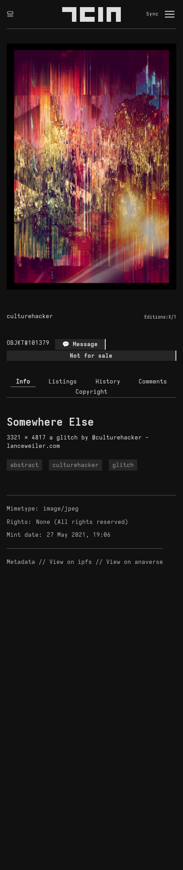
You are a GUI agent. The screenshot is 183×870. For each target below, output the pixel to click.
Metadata (21, 562)
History (107, 381)
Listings (62, 381)
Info (23, 381)
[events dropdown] (10, 14)
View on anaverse (134, 562)
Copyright (91, 391)
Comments (153, 381)
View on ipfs (70, 562)
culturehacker (30, 316)
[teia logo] (91, 14)
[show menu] (169, 14)
